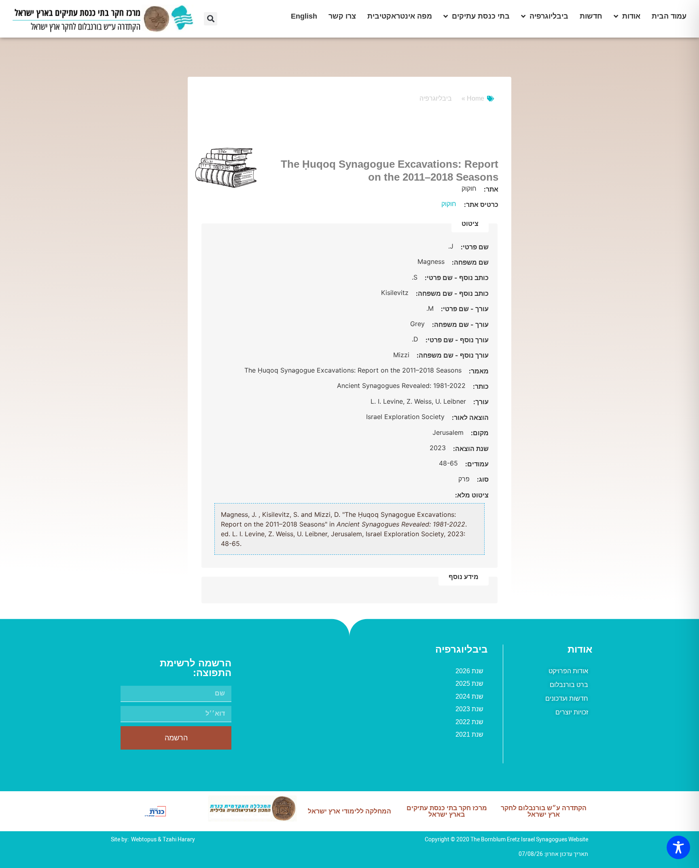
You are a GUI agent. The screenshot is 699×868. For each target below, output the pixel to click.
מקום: (479, 433)
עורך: (480, 401)
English (304, 16)
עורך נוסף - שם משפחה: (452, 355)
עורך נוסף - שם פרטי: (456, 340)
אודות (631, 16)
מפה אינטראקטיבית (399, 16)
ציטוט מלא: (472, 495)
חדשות (591, 16)
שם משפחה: (469, 262)
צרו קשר (342, 16)
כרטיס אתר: (481, 204)
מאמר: (478, 371)
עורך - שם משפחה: (459, 324)
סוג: (482, 479)
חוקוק (448, 204)
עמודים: (476, 464)
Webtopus (144, 839)
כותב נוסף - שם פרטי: (456, 277)
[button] (210, 18)
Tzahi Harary (179, 839)
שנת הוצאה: (470, 448)
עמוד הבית (669, 16)
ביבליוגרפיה (549, 16)
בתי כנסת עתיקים (481, 16)
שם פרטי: (474, 247)
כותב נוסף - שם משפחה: (451, 293)
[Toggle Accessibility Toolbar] (678, 847)
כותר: (480, 386)
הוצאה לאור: (469, 417)
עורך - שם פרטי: (464, 308)
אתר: (490, 189)
